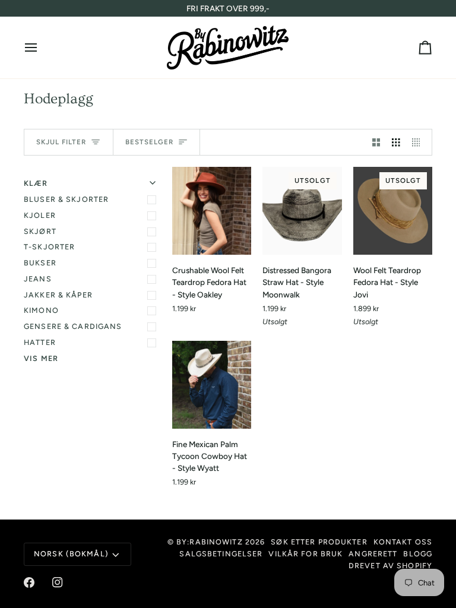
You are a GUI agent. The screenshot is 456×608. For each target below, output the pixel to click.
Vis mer (41, 358)
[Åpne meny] (41, 47)
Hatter (40, 342)
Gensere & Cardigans (73, 326)
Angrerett (373, 553)
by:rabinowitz (209, 541)
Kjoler (40, 215)
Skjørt (40, 231)
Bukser (40, 262)
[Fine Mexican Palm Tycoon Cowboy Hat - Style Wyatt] (211, 385)
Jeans (38, 278)
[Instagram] (57, 582)
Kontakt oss (402, 541)
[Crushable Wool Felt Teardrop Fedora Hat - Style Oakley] (211, 211)
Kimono (41, 310)
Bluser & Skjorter (66, 199)
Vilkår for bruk (305, 553)
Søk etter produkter (319, 541)
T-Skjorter (49, 246)
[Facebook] (29, 582)
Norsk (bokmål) (71, 553)
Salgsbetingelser (220, 553)
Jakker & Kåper (58, 294)
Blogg (417, 553)
